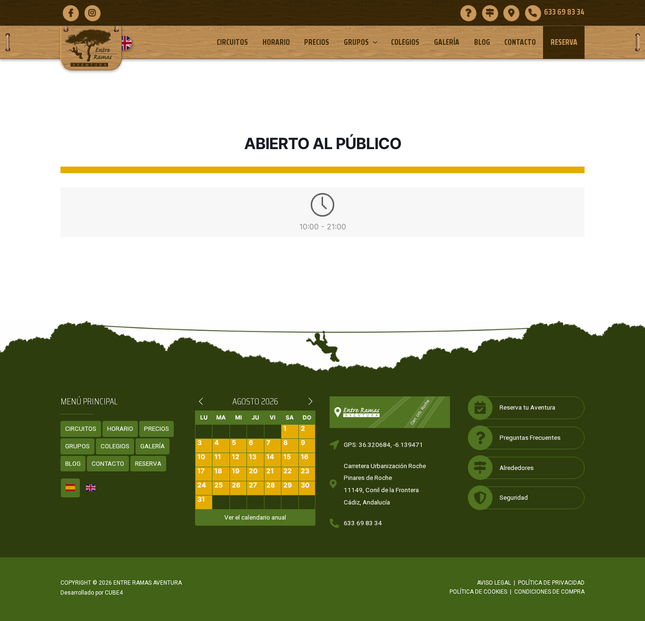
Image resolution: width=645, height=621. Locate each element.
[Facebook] (70, 13)
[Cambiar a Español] (70, 487)
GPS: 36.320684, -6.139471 (383, 444)
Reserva (564, 42)
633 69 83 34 (363, 523)
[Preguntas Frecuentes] (468, 13)
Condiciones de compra (549, 591)
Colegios (405, 42)
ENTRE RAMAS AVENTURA (147, 582)
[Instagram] (92, 13)
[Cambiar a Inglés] (128, 42)
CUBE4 (114, 592)
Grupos (356, 42)
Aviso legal (494, 582)
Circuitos (232, 42)
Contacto (520, 42)
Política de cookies (478, 591)
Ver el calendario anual (255, 517)
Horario (276, 42)
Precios (316, 42)
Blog (482, 42)
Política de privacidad (551, 582)
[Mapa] (511, 13)
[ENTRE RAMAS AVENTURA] (91, 48)
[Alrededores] (490, 13)
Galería (446, 42)
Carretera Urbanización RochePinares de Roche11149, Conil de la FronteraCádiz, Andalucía (385, 484)
